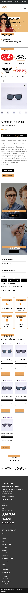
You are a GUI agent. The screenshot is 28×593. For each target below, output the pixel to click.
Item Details (7, 263)
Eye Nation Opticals (14, 28)
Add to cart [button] (5, 374)
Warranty (7, 267)
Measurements (8, 260)
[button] (25, 8)
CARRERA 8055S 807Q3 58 (14, 22)
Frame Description (9, 271)
